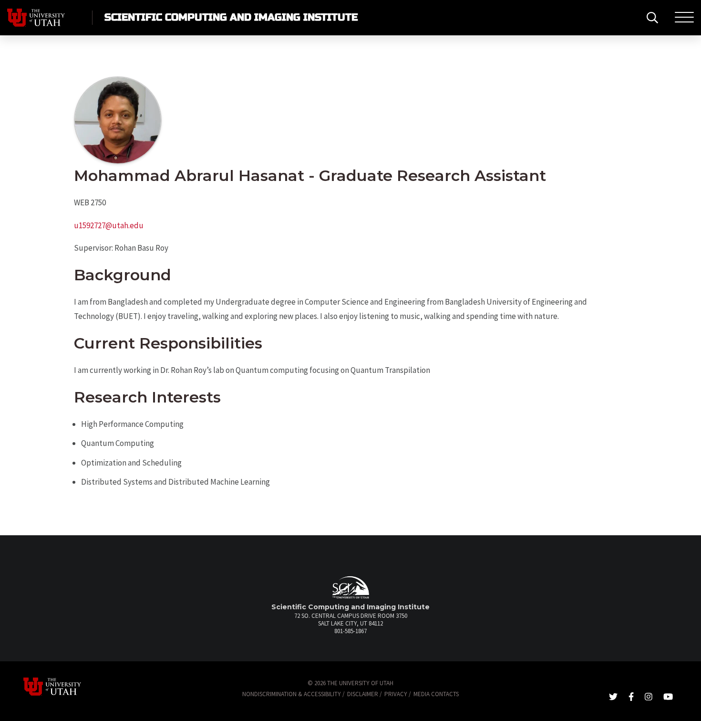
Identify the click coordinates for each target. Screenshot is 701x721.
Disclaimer (362, 694)
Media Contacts (436, 694)
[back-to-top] (689, 702)
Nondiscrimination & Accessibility (291, 694)
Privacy (395, 694)
